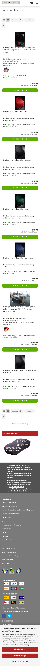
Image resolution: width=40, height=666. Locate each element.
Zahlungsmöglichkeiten (9, 502)
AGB (3, 521)
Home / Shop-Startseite (9, 552)
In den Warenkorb (20, 90)
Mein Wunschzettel (8, 560)
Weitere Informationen (20, 661)
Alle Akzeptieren (20, 649)
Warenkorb (5, 563)
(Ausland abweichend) (29, 76)
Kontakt (4, 532)
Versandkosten (6, 517)
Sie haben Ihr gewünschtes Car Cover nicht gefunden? (19, 510)
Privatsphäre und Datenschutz (11, 525)
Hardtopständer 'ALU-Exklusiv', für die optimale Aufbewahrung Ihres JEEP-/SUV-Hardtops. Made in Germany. (19, 309)
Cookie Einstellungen (8, 540)
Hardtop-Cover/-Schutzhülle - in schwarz (17, 160)
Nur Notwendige (20, 656)
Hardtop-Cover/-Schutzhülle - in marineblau (18, 258)
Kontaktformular (7, 624)
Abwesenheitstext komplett (10, 514)
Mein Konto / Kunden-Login (10, 556)
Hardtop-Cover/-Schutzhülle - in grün (16, 209)
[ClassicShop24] (10, 3)
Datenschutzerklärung (22, 645)
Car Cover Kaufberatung (9, 506)
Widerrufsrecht (6, 529)
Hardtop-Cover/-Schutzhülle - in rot (15, 111)
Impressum (5, 536)
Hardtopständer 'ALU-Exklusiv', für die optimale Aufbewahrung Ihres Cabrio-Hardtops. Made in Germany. (19, 50)
